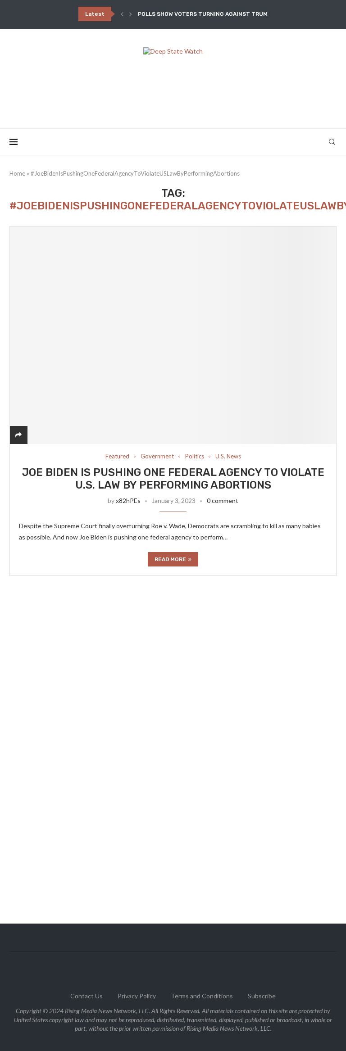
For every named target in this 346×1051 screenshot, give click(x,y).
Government (157, 456)
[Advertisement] (173, 88)
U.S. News (228, 456)
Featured (117, 456)
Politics (194, 456)
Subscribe (262, 996)
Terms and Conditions (202, 996)
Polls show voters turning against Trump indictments (224, 14)
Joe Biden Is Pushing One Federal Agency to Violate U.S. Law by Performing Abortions (173, 478)
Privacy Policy (137, 996)
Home (17, 173)
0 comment (222, 500)
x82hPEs (128, 500)
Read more (170, 559)
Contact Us (86, 996)
